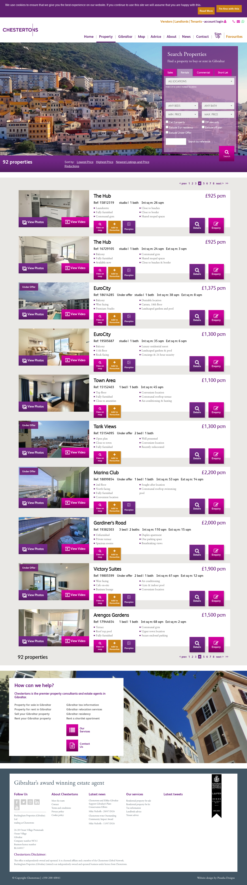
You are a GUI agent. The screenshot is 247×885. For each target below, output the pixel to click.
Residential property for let (138, 804)
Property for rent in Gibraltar (32, 709)
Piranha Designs (226, 878)
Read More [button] (206, 10)
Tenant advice (132, 815)
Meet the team (58, 801)
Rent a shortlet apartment (83, 718)
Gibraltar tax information (82, 705)
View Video (77, 222)
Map (141, 37)
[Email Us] (238, 21)
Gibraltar (125, 37)
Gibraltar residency (78, 714)
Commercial (203, 72)
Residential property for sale (138, 801)
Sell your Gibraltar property (32, 714)
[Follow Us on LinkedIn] (37, 802)
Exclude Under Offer (179, 132)
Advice (156, 37)
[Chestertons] (20, 32)
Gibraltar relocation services (84, 709)
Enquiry (216, 228)
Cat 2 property (176, 122)
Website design (205, 878)
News (186, 37)
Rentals (185, 72)
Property (106, 37)
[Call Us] (234, 21)
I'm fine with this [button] (229, 8)
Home (88, 37)
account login (214, 21)
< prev (183, 183)
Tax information (133, 808)
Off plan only (212, 122)
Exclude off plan (213, 127)
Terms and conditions (61, 808)
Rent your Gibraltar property (32, 718)
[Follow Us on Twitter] (24, 802)
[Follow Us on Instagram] (30, 802)
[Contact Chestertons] (72, 745)
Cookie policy (58, 815)
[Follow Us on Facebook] (17, 802)
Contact (202, 37)
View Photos (35, 222)
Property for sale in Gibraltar (32, 705)
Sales (170, 72)
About (171, 37)
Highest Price (104, 162)
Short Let (223, 72)
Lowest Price (85, 162)
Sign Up (217, 36)
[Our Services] (72, 730)
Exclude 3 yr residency (180, 127)
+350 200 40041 (51, 878)
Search (226, 156)
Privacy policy (58, 812)
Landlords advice (133, 812)
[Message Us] (243, 21)
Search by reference (199, 141)
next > (220, 183)
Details (197, 228)
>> (226, 183)
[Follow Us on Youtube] (17, 807)
